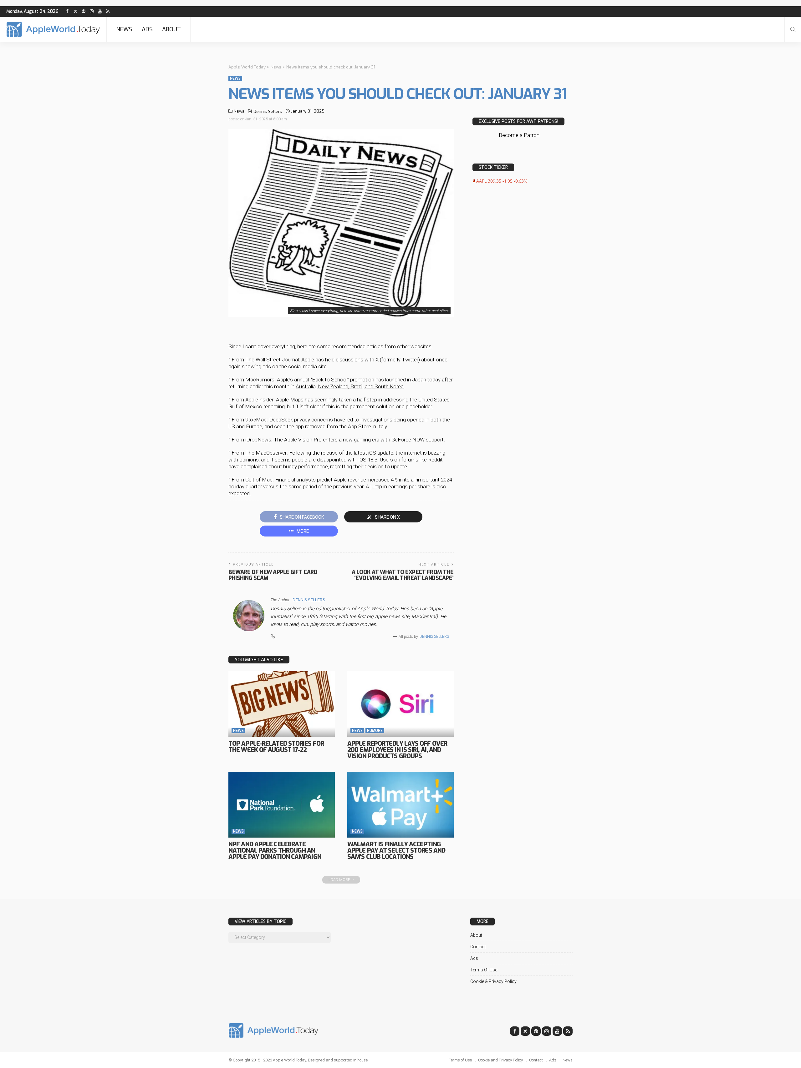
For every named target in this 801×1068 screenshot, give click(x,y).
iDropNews (258, 439)
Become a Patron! (519, 135)
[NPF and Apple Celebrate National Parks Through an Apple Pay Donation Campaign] (281, 805)
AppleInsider (259, 399)
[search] (793, 29)
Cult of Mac (259, 479)
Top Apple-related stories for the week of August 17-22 (276, 746)
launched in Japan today (413, 379)
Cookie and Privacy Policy (500, 1060)
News (124, 29)
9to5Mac (256, 419)
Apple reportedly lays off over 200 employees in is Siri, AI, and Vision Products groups (397, 749)
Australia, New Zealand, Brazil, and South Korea (350, 386)
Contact (478, 946)
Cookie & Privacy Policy (493, 981)
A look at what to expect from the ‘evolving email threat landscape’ (403, 575)
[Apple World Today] (53, 29)
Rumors (375, 730)
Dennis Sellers (267, 111)
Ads (147, 29)
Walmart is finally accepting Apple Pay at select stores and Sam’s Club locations (396, 850)
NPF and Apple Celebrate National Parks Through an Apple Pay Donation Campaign (274, 850)
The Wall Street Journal (272, 359)
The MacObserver (266, 453)
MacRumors (259, 379)
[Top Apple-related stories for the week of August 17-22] (281, 704)
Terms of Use (483, 969)
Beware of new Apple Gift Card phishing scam (272, 575)
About (171, 29)
